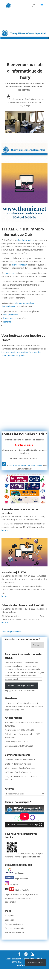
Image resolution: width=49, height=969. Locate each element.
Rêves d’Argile (11, 741)
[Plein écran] (40, 824)
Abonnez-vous (35, 962)
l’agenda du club (12, 894)
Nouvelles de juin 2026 (13, 572)
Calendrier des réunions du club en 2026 (22, 605)
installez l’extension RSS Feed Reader (26, 465)
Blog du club (16, 519)
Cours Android (24, 764)
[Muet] (36, 824)
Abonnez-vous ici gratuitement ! (22, 685)
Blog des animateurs (10, 579)
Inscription (9, 915)
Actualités (5, 519)
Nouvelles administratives (32, 579)
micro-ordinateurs (19, 264)
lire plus (4, 530)
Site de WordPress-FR (14, 932)
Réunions (41, 609)
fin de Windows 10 (28, 759)
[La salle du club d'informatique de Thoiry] (24, 132)
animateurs (11, 273)
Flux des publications (14, 924)
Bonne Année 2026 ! (14, 746)
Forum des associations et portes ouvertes (24, 722)
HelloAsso (19, 873)
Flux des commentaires (15, 928)
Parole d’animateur (27, 768)
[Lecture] (8, 824)
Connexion (9, 920)
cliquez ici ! (34, 856)
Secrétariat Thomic (13, 516)
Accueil (41, 516)
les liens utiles (11, 898)
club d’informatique (25, 240)
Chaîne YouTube (22, 890)
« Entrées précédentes (11, 631)
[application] (24, 816)
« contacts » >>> (17, 709)
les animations (9, 318)
